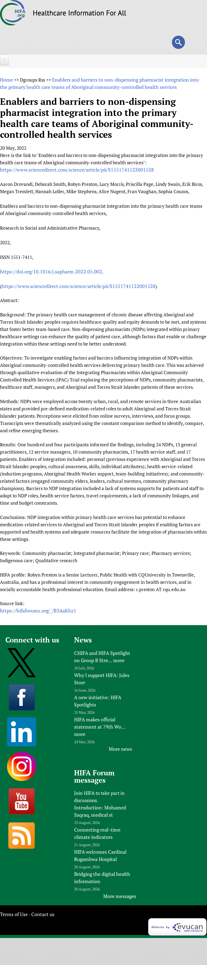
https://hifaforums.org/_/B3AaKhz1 (38, 610)
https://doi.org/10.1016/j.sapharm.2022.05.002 (51, 271)
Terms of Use (14, 914)
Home (6, 79)
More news (120, 749)
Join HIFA (84, 793)
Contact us (42, 914)
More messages (119, 896)
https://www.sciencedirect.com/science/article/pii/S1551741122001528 (77, 169)
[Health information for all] (79, 14)
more (119, 660)
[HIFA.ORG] (13, 23)
